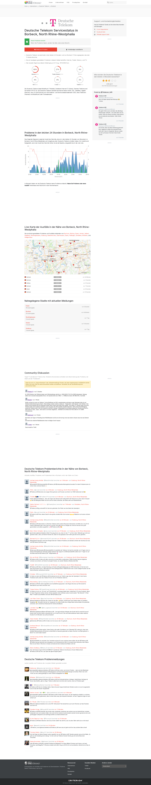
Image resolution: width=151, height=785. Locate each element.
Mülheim (84, 235)
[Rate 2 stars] (106, 80)
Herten (82, 233)
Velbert (87, 233)
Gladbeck (27, 235)
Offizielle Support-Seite (103, 34)
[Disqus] (58, 408)
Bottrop (72, 233)
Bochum (66, 233)
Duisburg (44, 235)
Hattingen (72, 235)
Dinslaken (79, 235)
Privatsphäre (76, 2)
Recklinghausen (35, 235)
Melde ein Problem (41, 49)
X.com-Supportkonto (102, 29)
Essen (77, 233)
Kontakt (85, 2)
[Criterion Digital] (75, 780)
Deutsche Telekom (44, 6)
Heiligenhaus (28, 237)
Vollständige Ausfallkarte (75, 49)
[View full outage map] (58, 257)
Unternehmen (59, 2)
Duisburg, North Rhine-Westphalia (67, 490)
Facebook (87, 768)
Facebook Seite (101, 32)
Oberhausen (60, 235)
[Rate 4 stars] (112, 80)
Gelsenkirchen (51, 235)
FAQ (68, 2)
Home (50, 2)
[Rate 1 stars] (103, 80)
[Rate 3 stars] (109, 80)
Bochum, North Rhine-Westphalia (77, 497)
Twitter (86, 765)
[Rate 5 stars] (115, 80)
